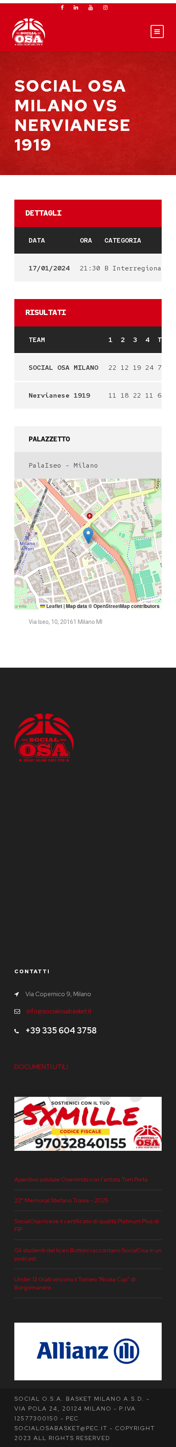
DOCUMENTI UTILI (41, 1067)
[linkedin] (76, 7)
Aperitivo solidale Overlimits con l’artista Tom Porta (81, 1179)
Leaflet (53, 606)
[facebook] (62, 7)
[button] (88, 535)
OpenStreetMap (111, 606)
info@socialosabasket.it (59, 1011)
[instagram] (105, 7)
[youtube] (90, 7)
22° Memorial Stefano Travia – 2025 (61, 1200)
